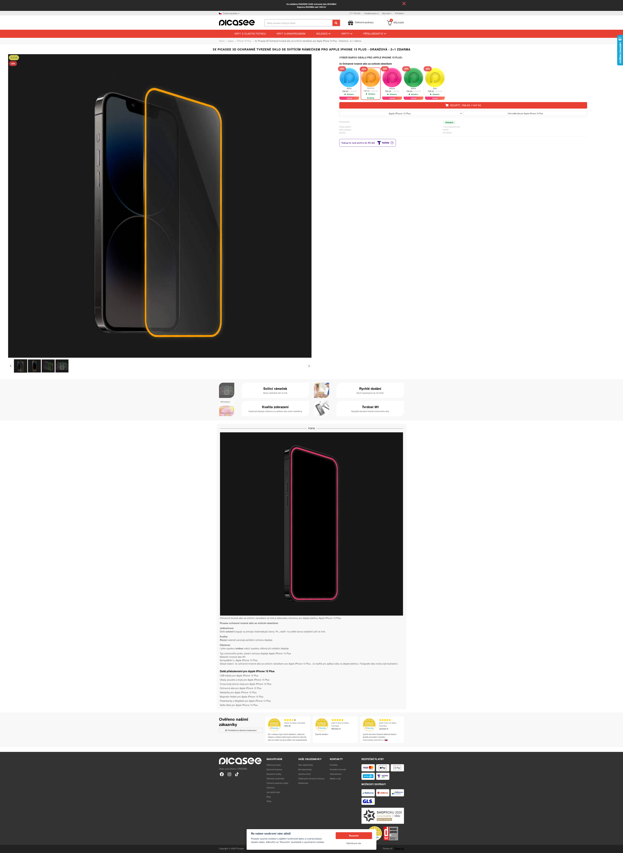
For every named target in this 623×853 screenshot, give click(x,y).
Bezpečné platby (274, 774)
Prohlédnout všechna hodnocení (242, 730)
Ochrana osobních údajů (277, 783)
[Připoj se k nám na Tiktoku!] (237, 774)
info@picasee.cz (371, 13)
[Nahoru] (4, 848)
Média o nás (335, 778)
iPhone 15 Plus (244, 40)
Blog (269, 796)
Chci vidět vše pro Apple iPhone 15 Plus (525, 113)
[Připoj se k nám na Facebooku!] (222, 774)
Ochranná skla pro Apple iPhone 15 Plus (240, 688)
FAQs (269, 801)
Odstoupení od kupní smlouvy (311, 778)
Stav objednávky (305, 764)
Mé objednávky (305, 769)
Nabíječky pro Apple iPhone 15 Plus (238, 692)
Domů (222, 40)
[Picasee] (237, 22)
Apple (230, 40)
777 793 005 (354, 13)
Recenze (271, 787)
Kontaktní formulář (338, 769)
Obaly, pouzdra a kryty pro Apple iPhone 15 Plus (244, 679)
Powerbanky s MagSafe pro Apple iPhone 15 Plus (245, 700)
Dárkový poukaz (274, 764)
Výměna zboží (304, 774)
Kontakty (333, 764)
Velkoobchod (335, 774)
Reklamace (303, 783)
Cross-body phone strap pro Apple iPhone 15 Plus (245, 684)
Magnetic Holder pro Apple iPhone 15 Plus (241, 696)
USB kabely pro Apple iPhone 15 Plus (239, 675)
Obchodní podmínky (275, 778)
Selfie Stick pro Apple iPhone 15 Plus (239, 705)
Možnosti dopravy (274, 769)
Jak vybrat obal (273, 792)
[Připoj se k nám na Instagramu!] (229, 774)
